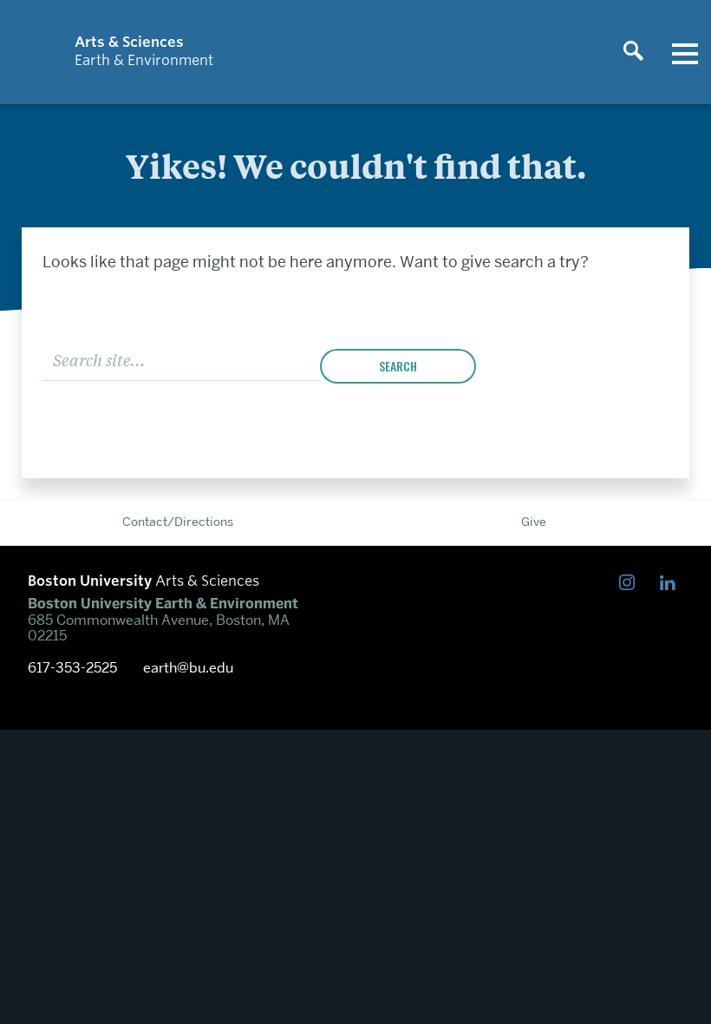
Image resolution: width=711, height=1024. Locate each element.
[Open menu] (685, 52)
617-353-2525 (72, 668)
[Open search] (633, 52)
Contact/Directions (177, 521)
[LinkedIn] (671, 584)
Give (533, 521)
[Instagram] (631, 584)
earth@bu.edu (188, 668)
